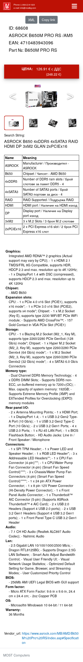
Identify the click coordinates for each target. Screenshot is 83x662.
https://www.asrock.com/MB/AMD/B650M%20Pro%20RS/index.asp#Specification (50, 638)
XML (31, 19)
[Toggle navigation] (74, 6)
